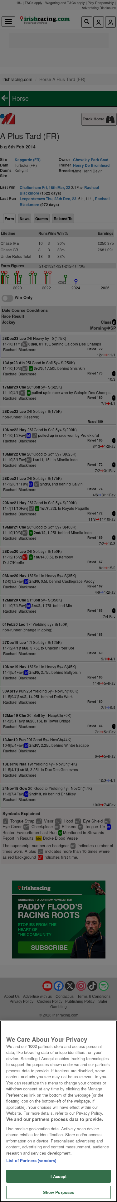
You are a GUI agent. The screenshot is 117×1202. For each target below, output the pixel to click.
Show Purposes (58, 1192)
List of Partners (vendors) (31, 1160)
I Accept (58, 1176)
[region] (58, 1111)
